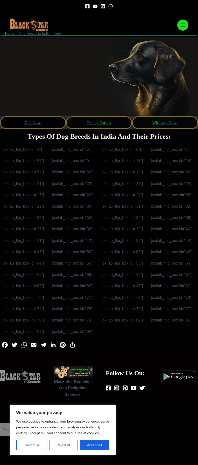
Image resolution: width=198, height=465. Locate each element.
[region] (63, 430)
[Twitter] (142, 388)
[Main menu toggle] (182, 25)
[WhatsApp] (110, 6)
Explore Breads (99, 123)
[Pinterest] (125, 388)
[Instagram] (102, 6)
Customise (32, 445)
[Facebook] (87, 6)
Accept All (94, 445)
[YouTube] (95, 6)
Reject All (64, 445)
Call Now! (33, 123)
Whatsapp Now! (164, 123)
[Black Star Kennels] (29, 25)
